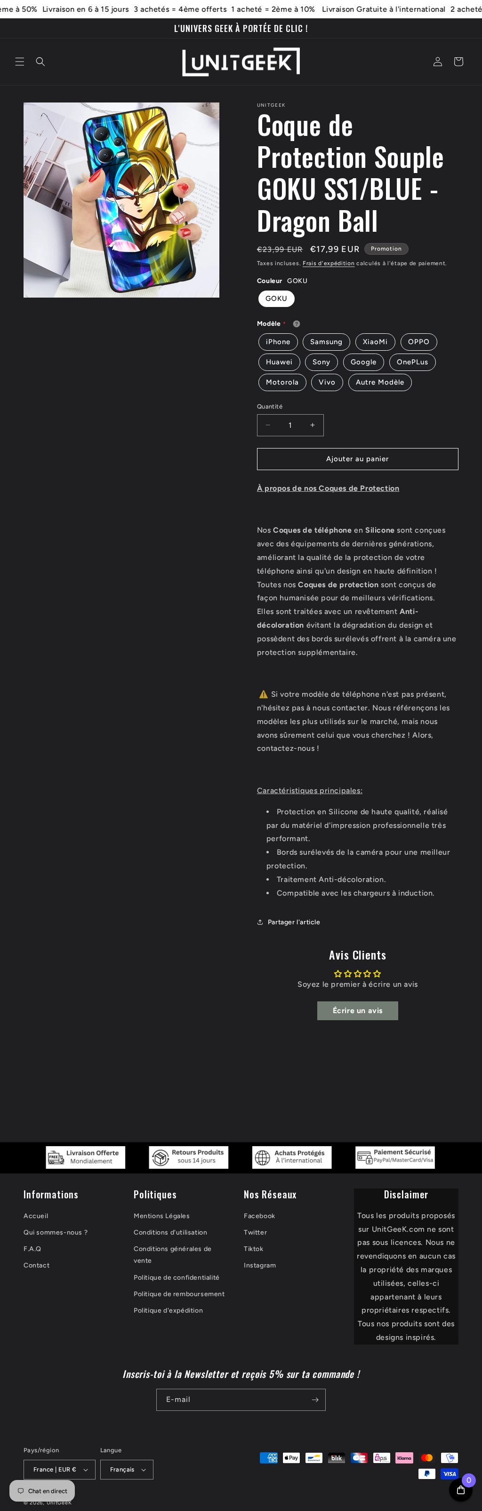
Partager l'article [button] (294, 922)
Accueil (36, 1216)
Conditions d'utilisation (170, 1232)
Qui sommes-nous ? (56, 1232)
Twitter (255, 1232)
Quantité (269, 406)
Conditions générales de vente (173, 1255)
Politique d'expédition (168, 1310)
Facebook (259, 1216)
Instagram (260, 1265)
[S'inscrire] (315, 1400)
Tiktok (254, 1249)
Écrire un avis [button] (358, 1010)
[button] (19, 61)
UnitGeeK (59, 1503)
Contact (36, 1265)
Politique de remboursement (179, 1294)
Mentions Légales (162, 1216)
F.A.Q (32, 1249)
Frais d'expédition (329, 263)
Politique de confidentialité (177, 1278)
